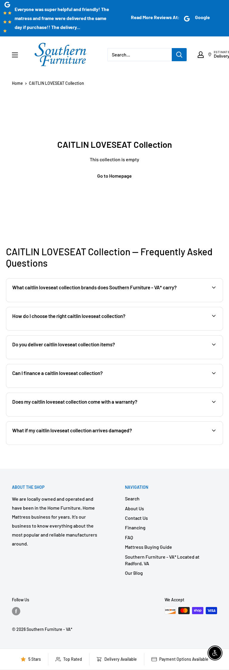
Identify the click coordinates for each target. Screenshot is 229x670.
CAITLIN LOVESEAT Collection (56, 83)
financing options (59, 387)
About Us (134, 508)
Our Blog (134, 573)
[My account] (201, 54)
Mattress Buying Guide (148, 547)
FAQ (129, 537)
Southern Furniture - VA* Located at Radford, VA (162, 560)
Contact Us (136, 518)
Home (17, 83)
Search (132, 498)
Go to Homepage (114, 176)
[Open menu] (15, 55)
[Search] (179, 54)
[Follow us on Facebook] (16, 611)
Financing (135, 527)
